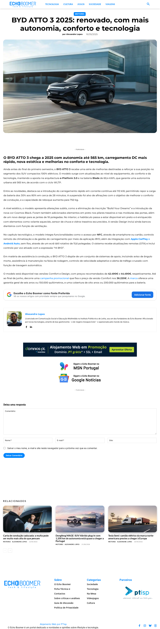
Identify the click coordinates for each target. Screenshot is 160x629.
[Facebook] (26, 326)
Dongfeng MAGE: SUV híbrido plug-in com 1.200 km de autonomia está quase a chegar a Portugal (80, 538)
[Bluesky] (150, 625)
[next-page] (10, 550)
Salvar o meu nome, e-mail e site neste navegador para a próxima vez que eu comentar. (52, 448)
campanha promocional (54, 278)
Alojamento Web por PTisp (53, 624)
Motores (79, 14)
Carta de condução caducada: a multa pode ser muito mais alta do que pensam (26, 537)
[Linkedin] (31, 326)
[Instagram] (144, 625)
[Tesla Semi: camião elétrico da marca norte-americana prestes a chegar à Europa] (132, 519)
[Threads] (155, 625)
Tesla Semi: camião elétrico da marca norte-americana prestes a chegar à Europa (131, 537)
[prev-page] (5, 550)
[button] (148, 4)
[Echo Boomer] (23, 4)
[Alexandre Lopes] (14, 320)
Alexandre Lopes (74, 34)
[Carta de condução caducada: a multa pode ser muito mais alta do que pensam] (27, 519)
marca (134, 278)
